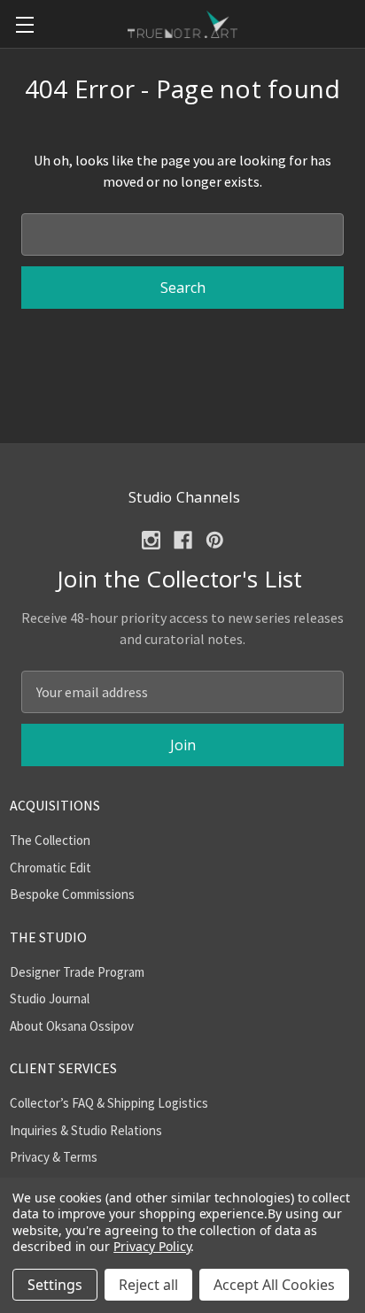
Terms (80, 1156)
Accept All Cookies (274, 1284)
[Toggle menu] (24, 24)
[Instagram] (151, 540)
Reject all (148, 1284)
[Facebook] (183, 540)
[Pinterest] (215, 540)
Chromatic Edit (50, 867)
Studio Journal (49, 998)
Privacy (30, 1156)
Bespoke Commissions (72, 894)
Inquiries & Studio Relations (86, 1130)
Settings (54, 1284)
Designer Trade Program (77, 972)
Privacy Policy (151, 1246)
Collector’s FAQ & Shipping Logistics (109, 1102)
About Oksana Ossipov (72, 1025)
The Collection (50, 840)
